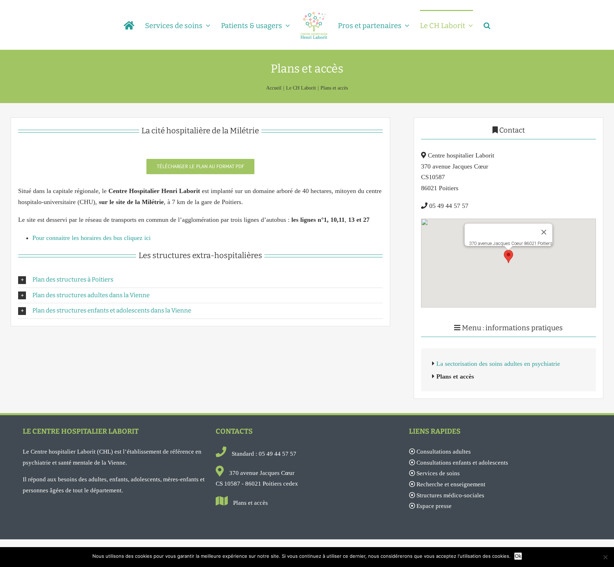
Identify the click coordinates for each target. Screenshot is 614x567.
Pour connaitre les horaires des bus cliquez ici (91, 237)
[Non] (605, 557)
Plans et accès (250, 502)
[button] (477, 25)
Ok (518, 556)
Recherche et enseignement (450, 484)
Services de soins (438, 473)
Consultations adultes (443, 451)
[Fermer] (544, 232)
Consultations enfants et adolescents (462, 462)
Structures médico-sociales (450, 495)
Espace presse (434, 506)
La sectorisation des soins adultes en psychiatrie (498, 363)
